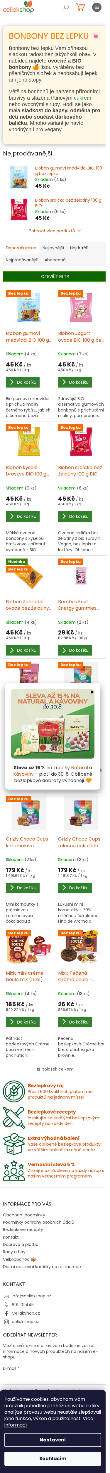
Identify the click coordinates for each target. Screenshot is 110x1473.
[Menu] (97, 7)
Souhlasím (52, 1458)
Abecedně (55, 260)
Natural (79, 767)
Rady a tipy (14, 1252)
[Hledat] (66, 7)
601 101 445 (23, 1305)
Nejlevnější (53, 248)
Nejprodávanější (22, 260)
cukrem (82, 98)
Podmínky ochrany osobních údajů (38, 1222)
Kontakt (11, 1237)
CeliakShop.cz (26, 1313)
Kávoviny (23, 774)
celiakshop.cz (25, 1322)
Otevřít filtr (55, 276)
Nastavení (53, 1439)
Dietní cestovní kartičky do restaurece (42, 1267)
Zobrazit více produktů (52, 231)
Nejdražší (79, 248)
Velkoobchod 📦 (19, 1259)
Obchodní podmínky (24, 1215)
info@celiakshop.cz (31, 1296)
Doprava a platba (20, 1244)
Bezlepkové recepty (23, 1229)
